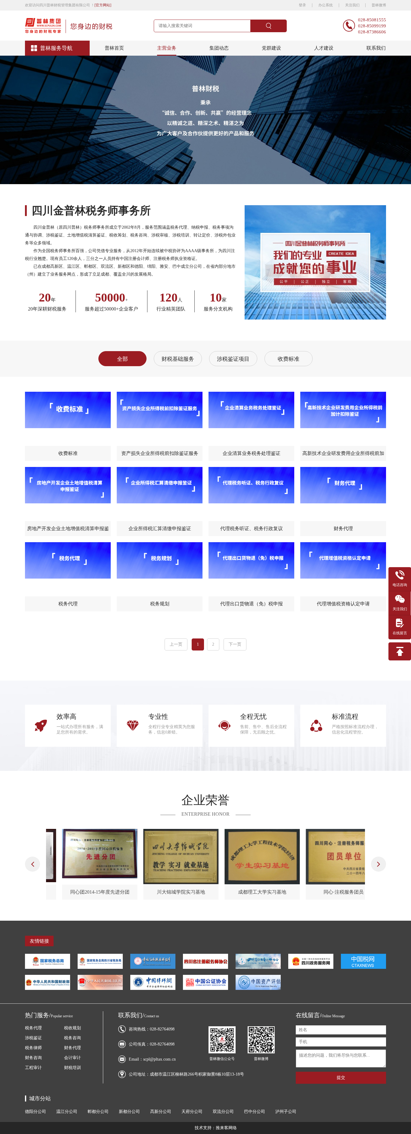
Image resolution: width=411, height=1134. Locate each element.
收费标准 (288, 359)
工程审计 (33, 1067)
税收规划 (72, 1028)
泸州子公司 (285, 1111)
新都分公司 (130, 1111)
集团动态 (219, 48)
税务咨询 (72, 1038)
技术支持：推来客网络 (216, 1128)
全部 (122, 359)
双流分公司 (223, 1111)
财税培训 (72, 1067)
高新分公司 (161, 1111)
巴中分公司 (254, 1111)
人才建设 (323, 48)
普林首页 (114, 48)
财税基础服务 (178, 359)
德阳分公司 (35, 1111)
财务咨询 (33, 1057)
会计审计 (72, 1057)
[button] (32, 864)
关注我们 (352, 5)
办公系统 (325, 5)
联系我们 (376, 48)
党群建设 (271, 48)
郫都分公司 (98, 1111)
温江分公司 (66, 1111)
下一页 (235, 644)
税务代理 (33, 1028)
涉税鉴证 (33, 1038)
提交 (341, 1077)
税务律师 (33, 1048)
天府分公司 (191, 1111)
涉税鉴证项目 (233, 359)
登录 (302, 5)
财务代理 (72, 1048)
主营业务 (166, 48)
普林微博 (379, 5)
